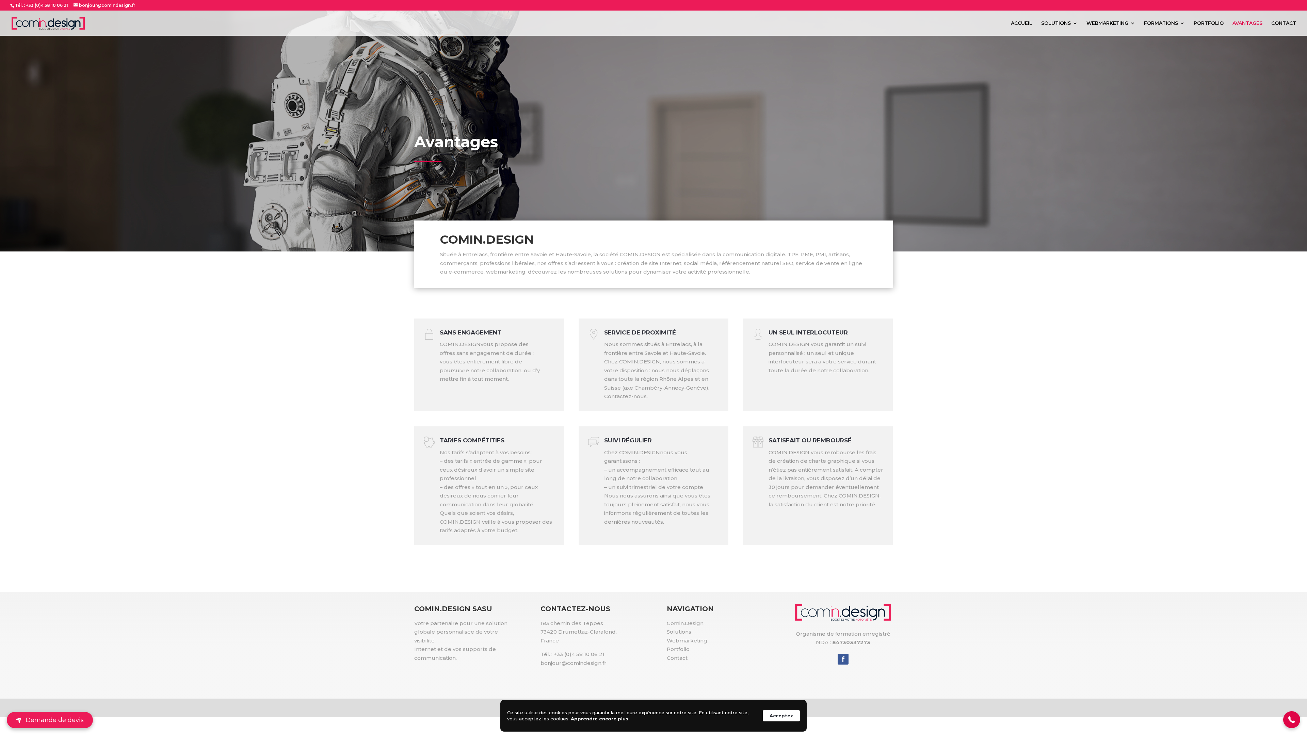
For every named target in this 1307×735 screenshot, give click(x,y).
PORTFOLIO (1209, 23)
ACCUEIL (1021, 23)
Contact (677, 658)
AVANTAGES (1247, 23)
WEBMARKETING (1107, 23)
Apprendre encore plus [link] (599, 718)
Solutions (679, 631)
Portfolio (678, 649)
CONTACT (1283, 23)
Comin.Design (685, 623)
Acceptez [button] (781, 715)
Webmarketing (687, 640)
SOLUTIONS (1056, 23)
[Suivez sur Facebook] (843, 659)
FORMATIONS (1161, 23)
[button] (1291, 719)
